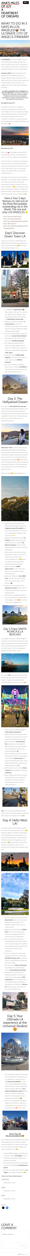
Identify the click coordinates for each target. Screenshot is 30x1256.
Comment (23, 1245)
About (3, 1195)
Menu (26, 2)
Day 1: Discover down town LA (13, 216)
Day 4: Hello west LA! (10, 223)
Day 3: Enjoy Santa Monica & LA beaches (16, 221)
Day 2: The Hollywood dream (12, 219)
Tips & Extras (5, 1179)
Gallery (3, 1187)
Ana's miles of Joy (10, 4)
